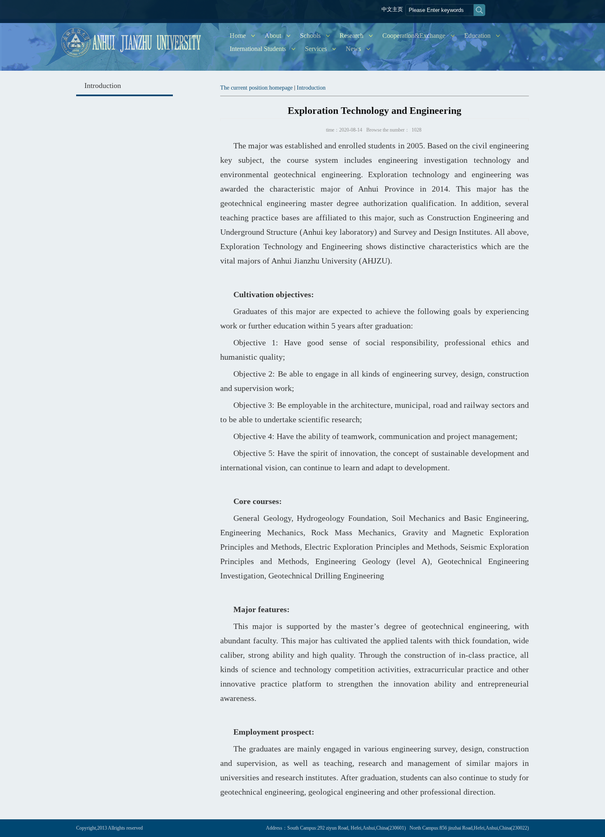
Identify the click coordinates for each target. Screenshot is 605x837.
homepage (281, 88)
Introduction (311, 88)
